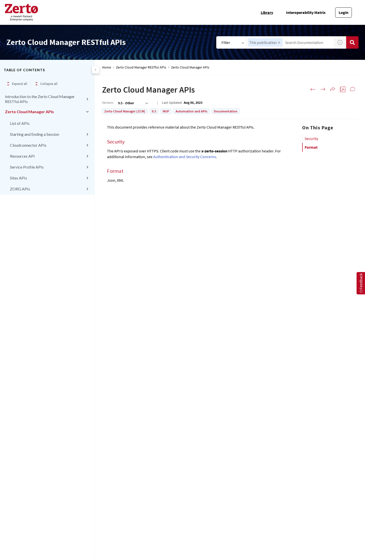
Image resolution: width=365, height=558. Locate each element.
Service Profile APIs (27, 167)
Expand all (19, 83)
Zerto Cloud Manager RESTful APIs (141, 67)
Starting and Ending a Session (34, 134)
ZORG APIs (20, 188)
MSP (166, 111)
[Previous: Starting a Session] (313, 89)
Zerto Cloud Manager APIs (29, 111)
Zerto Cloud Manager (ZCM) (124, 111)
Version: (108, 102)
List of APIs (20, 123)
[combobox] (290, 42)
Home (106, 67)
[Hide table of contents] (95, 69)
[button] (279, 42)
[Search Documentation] (352, 42)
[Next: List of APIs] (323, 89)
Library (267, 12)
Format (311, 147)
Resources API (22, 156)
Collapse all (49, 83)
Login (343, 12)
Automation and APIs (191, 111)
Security (311, 138)
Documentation (225, 111)
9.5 (154, 111)
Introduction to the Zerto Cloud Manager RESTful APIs (40, 99)
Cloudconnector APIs (28, 145)
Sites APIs (18, 177)
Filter (225, 42)
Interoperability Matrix (306, 12)
